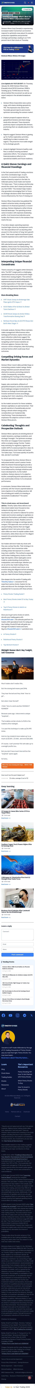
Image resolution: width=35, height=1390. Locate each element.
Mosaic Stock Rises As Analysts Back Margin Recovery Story (16, 1000)
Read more (4, 818)
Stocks (3, 1081)
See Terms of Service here (13, 1141)
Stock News (5, 1073)
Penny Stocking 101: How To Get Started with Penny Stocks (25, 1074)
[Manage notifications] (29, 1377)
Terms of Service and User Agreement (11, 1359)
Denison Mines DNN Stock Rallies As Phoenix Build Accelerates (16, 967)
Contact (17, 1116)
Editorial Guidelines (6, 1369)
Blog (3, 1069)
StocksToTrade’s (13, 629)
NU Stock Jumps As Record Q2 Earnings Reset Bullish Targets (16, 992)
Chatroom (27, 1112)
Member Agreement (6, 1366)
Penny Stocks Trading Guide (13, 594)
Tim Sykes (12, 23)
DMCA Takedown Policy (7, 1372)
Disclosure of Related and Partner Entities (21, 1376)
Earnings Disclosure (23, 1362)
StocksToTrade (7, 620)
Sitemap (3, 1379)
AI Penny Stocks (9, 634)
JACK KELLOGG (7, 21)
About (3, 1089)
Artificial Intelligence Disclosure (23, 1372)
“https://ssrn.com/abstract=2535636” (15, 1343)
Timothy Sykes (7, 582)
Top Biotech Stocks (10, 645)
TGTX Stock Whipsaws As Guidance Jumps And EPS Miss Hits (17, 976)
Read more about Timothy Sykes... (15, 1058)
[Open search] (25, 2)
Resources (5, 1085)
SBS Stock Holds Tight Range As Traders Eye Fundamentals (15, 984)
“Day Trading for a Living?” (22, 1329)
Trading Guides (6, 1077)
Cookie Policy (5, 1376)
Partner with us (16, 1112)
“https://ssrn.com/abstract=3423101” (15, 1353)
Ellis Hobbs (27, 23)
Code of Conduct (18, 1366)
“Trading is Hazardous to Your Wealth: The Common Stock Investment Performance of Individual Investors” (17, 1157)
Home (7, 1112)
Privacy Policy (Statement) (9, 1362)
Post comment (17, 955)
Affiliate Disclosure (18, 1369)
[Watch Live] (28, 2)
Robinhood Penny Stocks (12, 640)
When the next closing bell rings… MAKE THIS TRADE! (17, 766)
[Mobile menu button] (32, 2)
